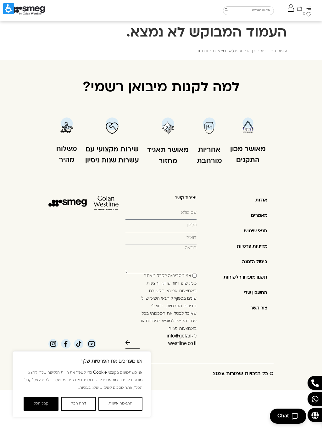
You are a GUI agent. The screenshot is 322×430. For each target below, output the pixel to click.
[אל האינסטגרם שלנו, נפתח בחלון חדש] (53, 344)
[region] (82, 384)
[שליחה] (132, 342)
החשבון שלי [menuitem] (255, 293)
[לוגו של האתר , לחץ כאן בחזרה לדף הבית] (27, 10)
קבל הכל (41, 404)
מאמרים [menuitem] (259, 216)
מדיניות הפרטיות (181, 306)
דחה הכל (78, 404)
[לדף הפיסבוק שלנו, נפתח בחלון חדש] (66, 344)
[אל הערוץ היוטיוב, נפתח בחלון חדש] (92, 344)
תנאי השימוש (157, 299)
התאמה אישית (120, 404)
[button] (161, 278)
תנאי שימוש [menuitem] (255, 231)
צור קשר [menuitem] (258, 308)
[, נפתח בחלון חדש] (79, 344)
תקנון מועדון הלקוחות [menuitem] (245, 277)
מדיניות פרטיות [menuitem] (252, 247)
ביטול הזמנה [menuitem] (254, 262)
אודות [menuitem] (261, 200)
